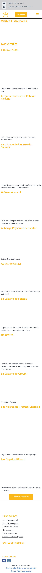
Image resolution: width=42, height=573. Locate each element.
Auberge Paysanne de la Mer (18, 228)
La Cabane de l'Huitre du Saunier (16, 146)
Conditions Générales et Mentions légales (21, 568)
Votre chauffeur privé (10, 520)
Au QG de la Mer (11, 263)
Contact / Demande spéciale (12, 537)
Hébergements (7, 530)
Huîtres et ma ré (11, 192)
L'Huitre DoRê (9, 50)
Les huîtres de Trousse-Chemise (20, 406)
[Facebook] (4, 3)
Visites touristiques (9, 533)
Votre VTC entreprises (10, 524)
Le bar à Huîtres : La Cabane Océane (18, 97)
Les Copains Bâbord (13, 459)
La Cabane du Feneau (14, 298)
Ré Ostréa (7, 334)
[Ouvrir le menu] (37, 14)
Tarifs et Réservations (10, 527)
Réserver (21, 14)
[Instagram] (4, 7)
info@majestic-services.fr (21, 6)
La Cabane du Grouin (14, 373)
